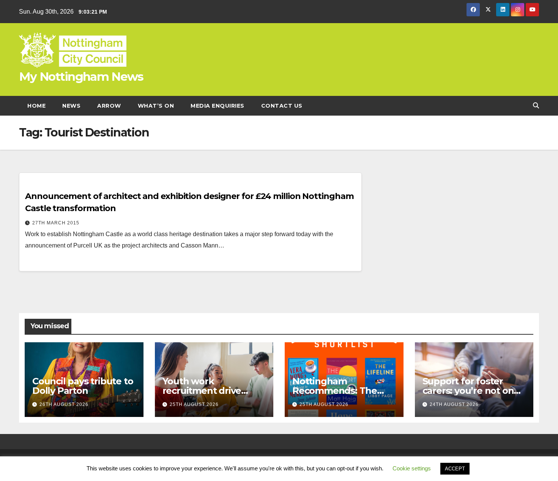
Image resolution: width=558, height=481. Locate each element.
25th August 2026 (194, 404)
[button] (536, 105)
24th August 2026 (454, 404)
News (71, 105)
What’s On (156, 105)
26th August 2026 (63, 404)
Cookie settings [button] (411, 468)
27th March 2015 (55, 223)
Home (36, 105)
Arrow (109, 105)
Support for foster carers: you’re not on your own (468, 391)
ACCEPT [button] (455, 469)
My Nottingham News (81, 76)
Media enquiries (217, 105)
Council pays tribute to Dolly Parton (82, 386)
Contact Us (282, 105)
